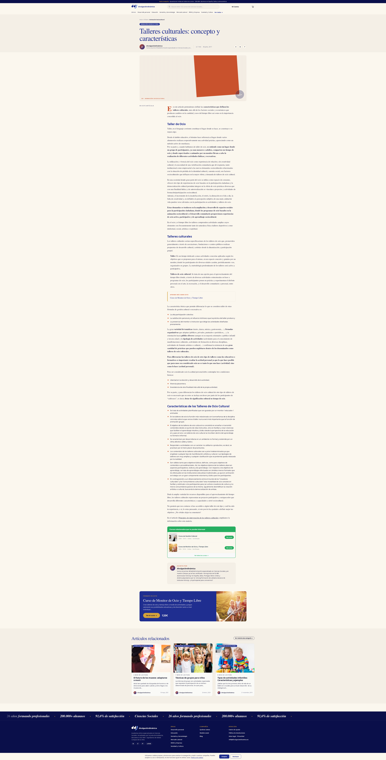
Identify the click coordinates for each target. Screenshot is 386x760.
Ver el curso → (151, 615)
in (240, 47)
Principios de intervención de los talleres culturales (199, 517)
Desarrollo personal (144, 12)
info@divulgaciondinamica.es (238, 740)
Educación (155, 12)
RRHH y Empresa (194, 12)
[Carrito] (253, 6)
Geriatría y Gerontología (167, 12)
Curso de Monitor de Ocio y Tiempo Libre (186, 298)
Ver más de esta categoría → (244, 638)
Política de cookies (197, 757)
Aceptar (224, 756)
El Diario (146, 19)
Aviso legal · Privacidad (236, 736)
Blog (201, 736)
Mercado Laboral (182, 12)
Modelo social (204, 733)
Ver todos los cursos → (201, 555)
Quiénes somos (205, 730)
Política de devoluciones (237, 733)
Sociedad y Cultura (207, 12)
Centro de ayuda (234, 730)
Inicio (141, 19)
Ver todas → (219, 12)
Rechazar (236, 756)
